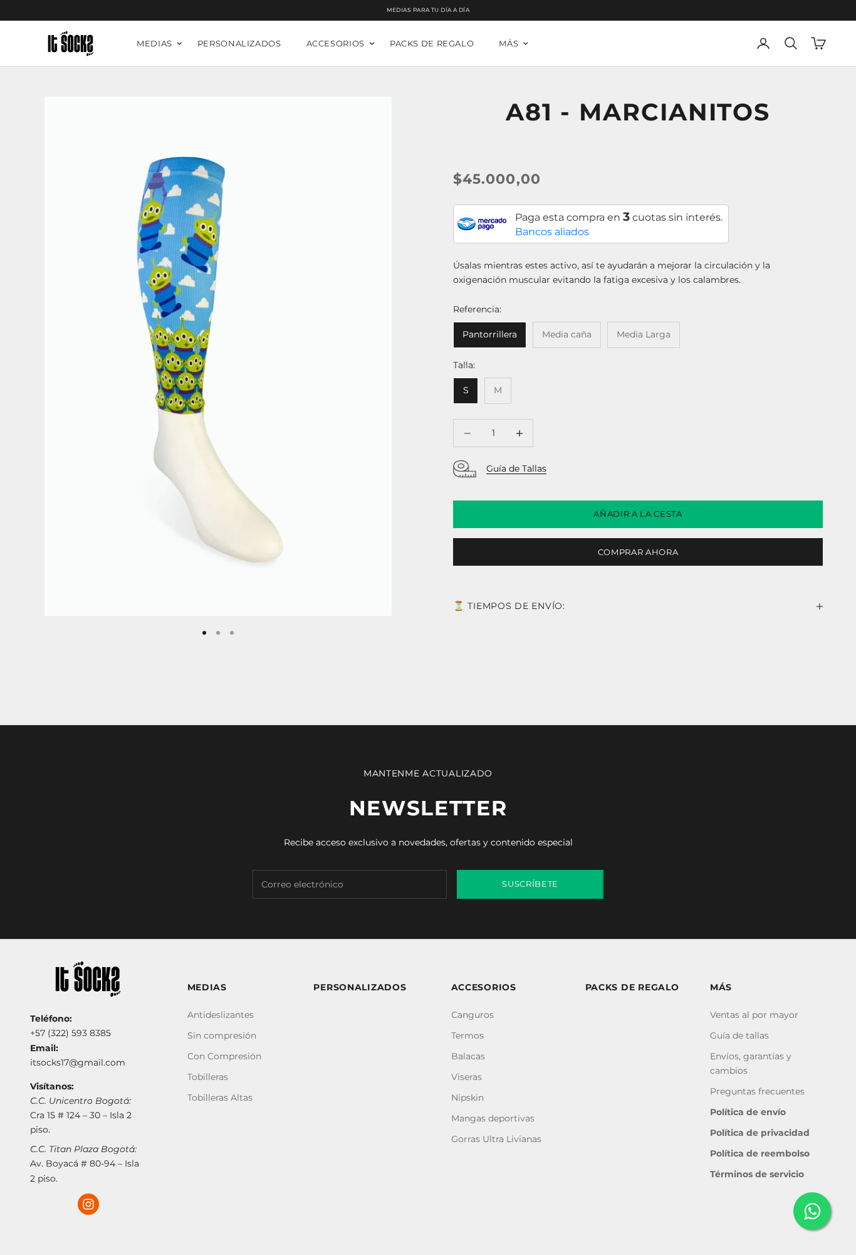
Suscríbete (530, 884)
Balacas (468, 1056)
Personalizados (239, 43)
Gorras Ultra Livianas (496, 1139)
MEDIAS (207, 987)
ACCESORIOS (483, 987)
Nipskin (467, 1097)
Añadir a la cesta (637, 514)
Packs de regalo (432, 43)
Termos (467, 1035)
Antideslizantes (220, 1014)
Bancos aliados (552, 232)
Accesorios (335, 43)
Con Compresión (224, 1056)
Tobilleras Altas (220, 1097)
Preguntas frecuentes (757, 1091)
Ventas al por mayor (754, 1014)
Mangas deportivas (493, 1118)
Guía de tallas (739, 1035)
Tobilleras (207, 1077)
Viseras (466, 1077)
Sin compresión (221, 1035)
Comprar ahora (638, 552)
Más (508, 43)
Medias (154, 43)
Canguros (472, 1014)
